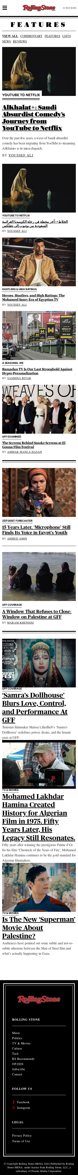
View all (10, 36)
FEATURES (52, 36)
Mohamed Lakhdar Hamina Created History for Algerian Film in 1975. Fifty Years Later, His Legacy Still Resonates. (38, 817)
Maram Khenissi (20, 622)
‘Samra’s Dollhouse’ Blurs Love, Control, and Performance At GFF (35, 708)
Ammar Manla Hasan (24, 452)
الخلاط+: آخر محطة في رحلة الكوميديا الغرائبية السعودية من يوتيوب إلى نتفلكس (35, 224)
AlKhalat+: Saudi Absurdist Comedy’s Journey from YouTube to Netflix (33, 118)
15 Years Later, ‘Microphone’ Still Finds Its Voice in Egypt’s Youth (36, 530)
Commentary (31, 36)
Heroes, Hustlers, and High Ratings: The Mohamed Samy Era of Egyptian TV (33, 297)
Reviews (20, 41)
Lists (66, 36)
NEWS (6, 41)
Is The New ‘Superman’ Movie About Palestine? (38, 928)
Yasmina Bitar (19, 378)
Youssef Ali (20, 155)
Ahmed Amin (17, 538)
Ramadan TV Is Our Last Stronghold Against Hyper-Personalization (37, 371)
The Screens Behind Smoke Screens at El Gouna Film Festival (33, 445)
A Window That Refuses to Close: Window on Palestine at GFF (37, 614)
